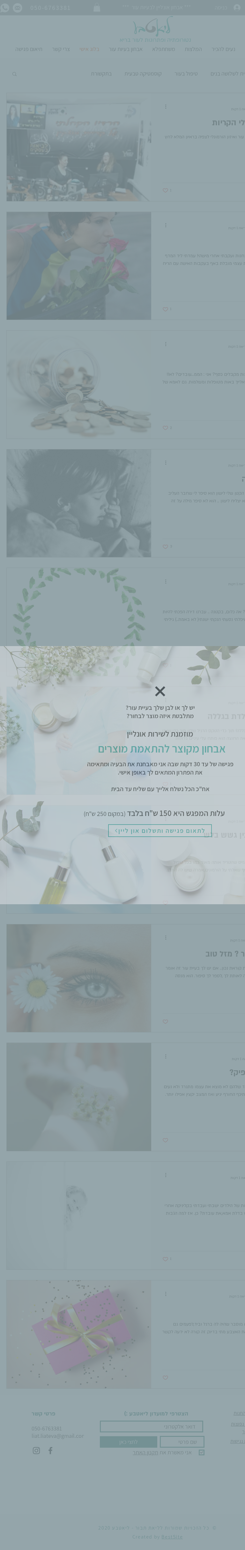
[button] (160, 691)
